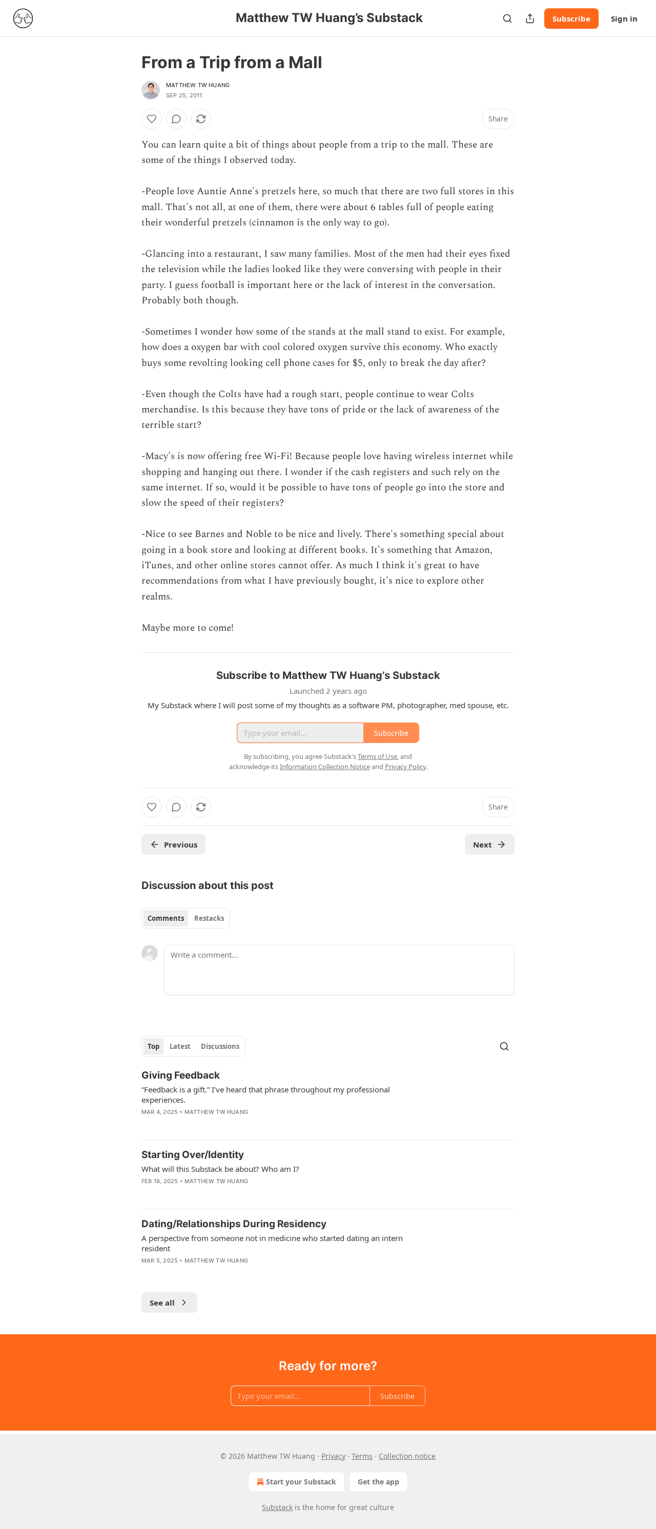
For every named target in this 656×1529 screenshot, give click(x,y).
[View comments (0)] (176, 119)
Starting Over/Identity (192, 1155)
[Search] (507, 18)
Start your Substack (301, 1481)
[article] (328, 1100)
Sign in (624, 18)
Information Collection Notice (325, 766)
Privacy (333, 1456)
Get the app (378, 1481)
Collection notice (407, 1456)
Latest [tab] (180, 1046)
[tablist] (185, 918)
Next (482, 844)
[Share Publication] (530, 18)
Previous (180, 844)
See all (162, 1302)
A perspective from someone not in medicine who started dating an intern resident (272, 1243)
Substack (277, 1507)
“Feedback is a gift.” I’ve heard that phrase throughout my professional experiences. (265, 1094)
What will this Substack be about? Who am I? (220, 1169)
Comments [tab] (166, 918)
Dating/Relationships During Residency (233, 1224)
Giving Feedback (180, 1075)
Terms (362, 1456)
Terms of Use (377, 756)
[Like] (151, 119)
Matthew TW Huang (198, 85)
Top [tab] (153, 1046)
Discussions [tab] (220, 1046)
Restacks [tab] (209, 918)
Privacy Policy (405, 766)
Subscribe (571, 18)
